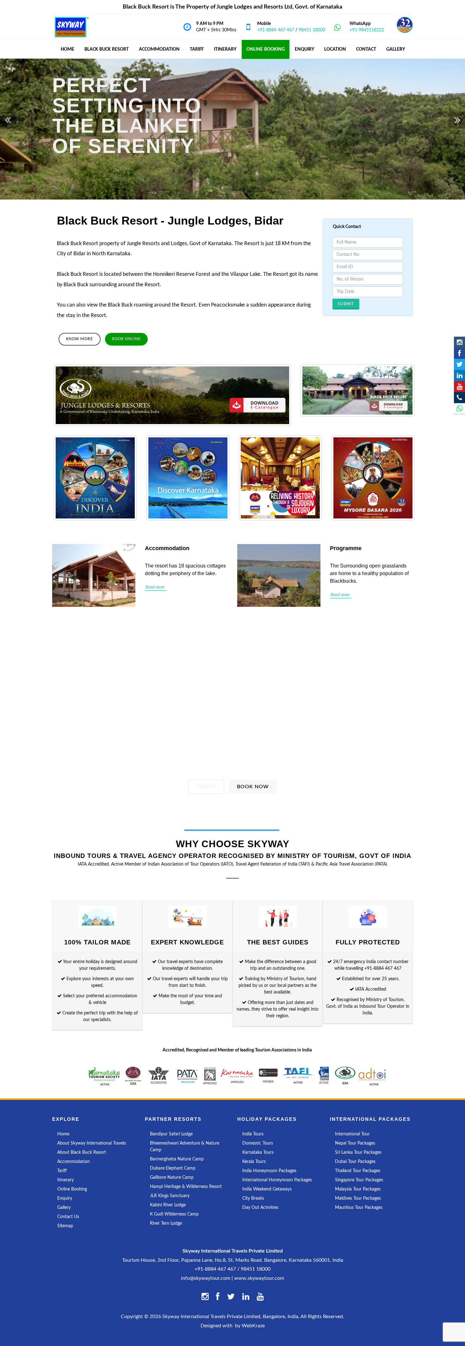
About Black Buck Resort (81, 1152)
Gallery (64, 1207)
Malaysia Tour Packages (358, 1189)
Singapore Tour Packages (359, 1180)
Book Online (126, 339)
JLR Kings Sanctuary (169, 1196)
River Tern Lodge (166, 1223)
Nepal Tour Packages (355, 1143)
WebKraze (253, 1325)
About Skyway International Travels (91, 1143)
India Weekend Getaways (267, 1189)
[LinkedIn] (459, 375)
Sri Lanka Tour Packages (358, 1152)
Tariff (206, 786)
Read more (156, 587)
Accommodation (73, 1161)
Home (63, 1134)
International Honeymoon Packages (277, 1180)
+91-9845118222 (367, 30)
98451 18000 (312, 30)
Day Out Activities (260, 1207)
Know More (79, 339)
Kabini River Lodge (168, 1205)
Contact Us (68, 1217)
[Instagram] (459, 342)
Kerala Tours (254, 1161)
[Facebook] (459, 353)
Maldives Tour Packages (358, 1198)
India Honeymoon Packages (269, 1171)
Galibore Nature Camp (172, 1177)
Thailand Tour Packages (357, 1171)
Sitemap (65, 1226)
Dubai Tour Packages (355, 1161)
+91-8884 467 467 (275, 30)
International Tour (352, 1134)
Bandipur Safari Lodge (171, 1134)
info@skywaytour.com (205, 1278)
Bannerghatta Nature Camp (177, 1159)
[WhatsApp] (459, 408)
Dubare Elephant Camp (172, 1168)
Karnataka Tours (258, 1152)
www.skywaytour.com (259, 1278)
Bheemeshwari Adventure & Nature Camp (184, 1146)
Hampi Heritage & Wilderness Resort (186, 1186)
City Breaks (253, 1198)
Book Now (253, 786)
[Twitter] (459, 364)
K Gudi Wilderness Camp (174, 1214)
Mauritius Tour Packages (358, 1207)
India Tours (253, 1134)
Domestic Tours (257, 1143)
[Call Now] (459, 397)
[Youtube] (459, 386)
